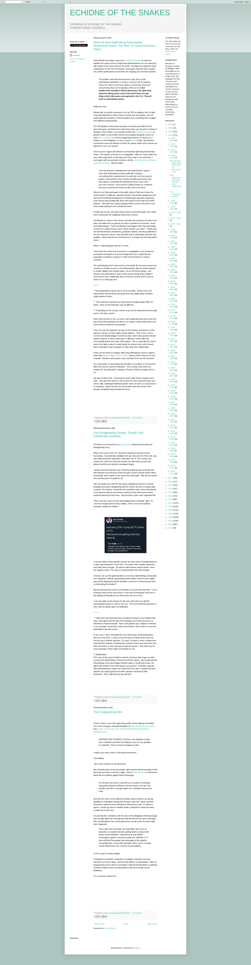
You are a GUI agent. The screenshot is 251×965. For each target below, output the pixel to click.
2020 (170, 128)
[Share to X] (100, 421)
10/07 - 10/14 (173, 248)
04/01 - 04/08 (173, 403)
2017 (170, 478)
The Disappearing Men (107, 712)
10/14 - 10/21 (173, 242)
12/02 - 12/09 (173, 202)
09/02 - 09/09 (173, 277)
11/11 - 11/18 (175, 218)
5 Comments (136, 913)
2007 (170, 514)
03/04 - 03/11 (173, 426)
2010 (170, 503)
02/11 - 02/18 (173, 444)
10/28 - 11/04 (173, 231)
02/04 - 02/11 (173, 449)
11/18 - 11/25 (175, 212)
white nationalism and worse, (143, 726)
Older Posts (152, 924)
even (134, 140)
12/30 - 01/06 (173, 139)
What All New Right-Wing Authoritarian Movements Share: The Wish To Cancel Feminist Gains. (124, 46)
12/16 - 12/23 (173, 151)
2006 (170, 517)
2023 (170, 124)
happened (107, 355)
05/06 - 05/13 (173, 374)
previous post (126, 444)
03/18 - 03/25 (173, 415)
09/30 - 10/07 (173, 254)
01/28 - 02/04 (173, 455)
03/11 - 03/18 (173, 421)
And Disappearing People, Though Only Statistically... (175, 182)
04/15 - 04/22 (173, 392)
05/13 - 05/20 (173, 369)
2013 (170, 492)
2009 (170, 506)
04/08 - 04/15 (173, 397)
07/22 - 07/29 (173, 311)
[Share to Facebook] (103, 421)
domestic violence (121, 355)
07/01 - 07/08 (173, 328)
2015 (170, 485)
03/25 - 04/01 (173, 409)
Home (125, 924)
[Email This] (95, 421)
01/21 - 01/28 (173, 461)
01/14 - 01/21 (173, 466)
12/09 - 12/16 (173, 156)
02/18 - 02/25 (173, 438)
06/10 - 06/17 (173, 346)
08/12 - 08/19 (173, 294)
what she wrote (139, 772)
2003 (170, 528)
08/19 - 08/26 (173, 288)
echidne (106, 418)
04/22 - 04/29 (173, 386)
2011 (170, 499)
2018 (170, 135)
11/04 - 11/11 (175, 224)
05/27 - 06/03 (173, 357)
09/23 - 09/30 (173, 259)
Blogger (136, 948)
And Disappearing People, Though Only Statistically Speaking (118, 434)
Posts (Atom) (110, 928)
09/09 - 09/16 (173, 271)
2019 (170, 132)
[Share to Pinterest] (105, 421)
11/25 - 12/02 (173, 208)
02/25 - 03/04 (173, 432)
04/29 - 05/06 (173, 380)
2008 (170, 510)
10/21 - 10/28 (173, 236)
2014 (170, 489)
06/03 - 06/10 (173, 351)
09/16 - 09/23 (173, 265)
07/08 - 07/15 (173, 323)
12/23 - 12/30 (173, 145)
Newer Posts (99, 924)
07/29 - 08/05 (173, 305)
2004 (170, 524)
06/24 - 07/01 (173, 334)
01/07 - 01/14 (173, 472)
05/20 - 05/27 (173, 363)
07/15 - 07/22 (173, 317)
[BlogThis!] (98, 421)
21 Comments (137, 418)
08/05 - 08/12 (173, 300)
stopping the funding (144, 132)
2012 (170, 496)
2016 (170, 482)
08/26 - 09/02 (173, 282)
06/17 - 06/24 (173, 340)
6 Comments (137, 697)
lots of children (104, 138)
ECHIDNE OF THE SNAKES (120, 12)
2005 (170, 521)
